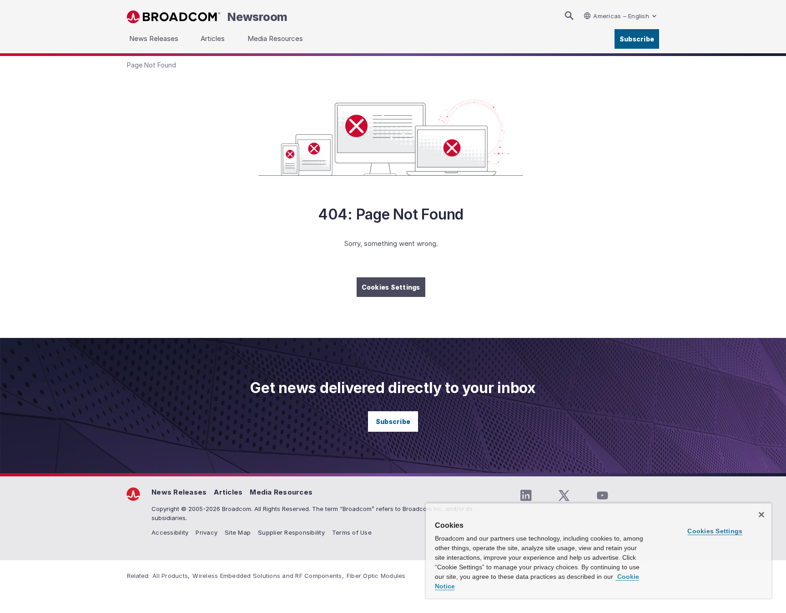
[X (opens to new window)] (564, 495)
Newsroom (257, 17)
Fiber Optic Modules (376, 575)
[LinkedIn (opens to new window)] (526, 495)
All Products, (171, 575)
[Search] (569, 15)
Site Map (238, 532)
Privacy (206, 532)
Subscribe (637, 39)
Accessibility (169, 532)
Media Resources (281, 492)
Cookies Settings (391, 287)
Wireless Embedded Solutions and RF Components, (268, 575)
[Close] (761, 514)
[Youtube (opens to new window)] (602, 495)
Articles (228, 492)
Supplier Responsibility (291, 532)
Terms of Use (352, 532)
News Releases (179, 492)
